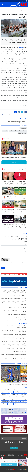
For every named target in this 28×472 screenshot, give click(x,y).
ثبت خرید (14, 162)
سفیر (25, 392)
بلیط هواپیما (24, 401)
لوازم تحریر (15, 389)
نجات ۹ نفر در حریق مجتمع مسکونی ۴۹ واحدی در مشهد (15, 346)
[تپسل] (2, 139)
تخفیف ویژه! (9, 464)
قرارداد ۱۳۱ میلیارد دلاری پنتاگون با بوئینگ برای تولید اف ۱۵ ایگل (14, 342)
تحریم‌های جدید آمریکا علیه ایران (19, 351)
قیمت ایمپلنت (23, 399)
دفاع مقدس (5, 131)
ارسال (3, 268)
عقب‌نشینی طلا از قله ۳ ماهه (20, 339)
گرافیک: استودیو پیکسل (9, 469)
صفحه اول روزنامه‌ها (21, 363)
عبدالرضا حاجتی (23, 128)
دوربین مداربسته (5, 394)
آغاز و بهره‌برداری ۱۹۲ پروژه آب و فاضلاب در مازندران (15, 320)
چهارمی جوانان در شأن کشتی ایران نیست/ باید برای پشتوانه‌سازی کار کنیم (15, 326)
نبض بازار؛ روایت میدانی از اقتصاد (19, 317)
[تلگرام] (22, 442)
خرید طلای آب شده (18, 392)
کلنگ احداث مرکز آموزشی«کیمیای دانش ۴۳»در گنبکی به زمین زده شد (13, 299)
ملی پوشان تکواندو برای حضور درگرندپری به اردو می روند (14, 290)
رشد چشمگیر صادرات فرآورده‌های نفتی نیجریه (17, 314)
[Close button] (27, 458)
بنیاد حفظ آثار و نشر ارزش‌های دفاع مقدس (18, 131)
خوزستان (20, 10)
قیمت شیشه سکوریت (6, 389)
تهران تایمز (4, 404)
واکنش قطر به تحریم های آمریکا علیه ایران (17, 307)
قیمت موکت (9, 392)
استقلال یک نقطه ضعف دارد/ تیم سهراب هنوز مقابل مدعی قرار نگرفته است (14, 330)
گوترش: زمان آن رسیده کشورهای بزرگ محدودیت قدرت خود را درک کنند (13, 359)
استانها (25, 10)
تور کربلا (3, 392)
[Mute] (5, 153)
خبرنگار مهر (20, 47)
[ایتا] (6, 442)
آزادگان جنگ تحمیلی (22, 133)
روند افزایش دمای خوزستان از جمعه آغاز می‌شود (16, 295)
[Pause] (3, 153)
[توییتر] (15, 442)
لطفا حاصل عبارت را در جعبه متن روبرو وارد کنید (17, 262)
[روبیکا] (13, 442)
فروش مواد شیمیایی (7, 397)
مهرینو (10, 404)
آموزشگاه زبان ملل (5, 401)
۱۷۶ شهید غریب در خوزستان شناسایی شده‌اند (17, 121)
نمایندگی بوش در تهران (15, 401)
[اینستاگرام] (17, 442)
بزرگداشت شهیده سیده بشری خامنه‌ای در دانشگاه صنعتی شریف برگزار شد (14, 335)
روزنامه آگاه (14, 406)
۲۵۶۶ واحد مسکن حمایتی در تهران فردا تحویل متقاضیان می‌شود (15, 310)
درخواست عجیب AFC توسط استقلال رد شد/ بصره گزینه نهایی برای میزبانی (13, 355)
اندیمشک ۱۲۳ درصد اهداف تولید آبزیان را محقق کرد (15, 293)
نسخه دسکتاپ (14, 448)
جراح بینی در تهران (22, 389)
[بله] (20, 442)
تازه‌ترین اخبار (23, 288)
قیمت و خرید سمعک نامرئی (20, 404)
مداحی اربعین (15, 394)
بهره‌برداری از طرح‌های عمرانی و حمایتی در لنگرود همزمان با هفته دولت (14, 303)
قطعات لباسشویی (15, 399)
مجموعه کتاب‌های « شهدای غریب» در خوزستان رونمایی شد (14, 123)
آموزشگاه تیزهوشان (5, 399)
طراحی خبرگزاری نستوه (20, 469)
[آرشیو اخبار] (8, 442)
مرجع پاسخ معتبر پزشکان (20, 397)
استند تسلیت (23, 394)
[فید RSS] (11, 442)
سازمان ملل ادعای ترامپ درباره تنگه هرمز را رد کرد (16, 348)
